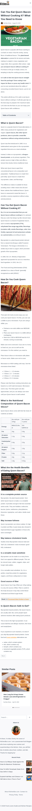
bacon (3, 656)
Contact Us (23, 791)
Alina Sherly (8, 23)
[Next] (28, 689)
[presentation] (16, 682)
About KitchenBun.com (12, 791)
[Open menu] (30, 3)
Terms (21, 795)
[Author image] (2, 23)
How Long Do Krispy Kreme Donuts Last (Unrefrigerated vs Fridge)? (14, 697)
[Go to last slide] (4, 689)
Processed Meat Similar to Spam (18, 599)
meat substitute (11, 637)
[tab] (14, 707)
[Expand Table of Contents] (28, 115)
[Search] (29, 717)
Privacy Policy (13, 795)
